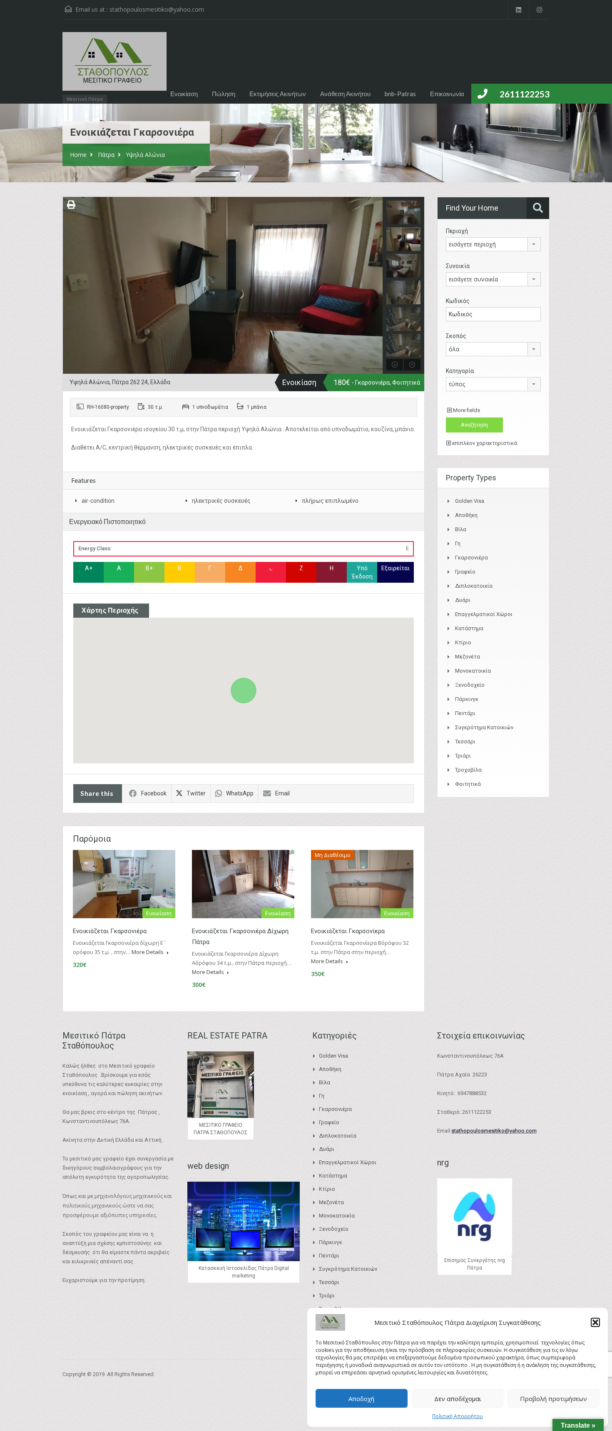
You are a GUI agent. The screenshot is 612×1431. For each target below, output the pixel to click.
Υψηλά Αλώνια (145, 155)
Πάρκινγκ (466, 699)
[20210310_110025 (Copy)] (223, 285)
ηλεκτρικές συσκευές (221, 500)
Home (78, 155)
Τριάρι (463, 756)
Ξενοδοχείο (470, 685)
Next (375, 285)
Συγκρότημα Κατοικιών (484, 727)
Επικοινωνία (447, 93)
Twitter (196, 793)
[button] (595, 1322)
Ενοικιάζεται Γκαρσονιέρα (110, 931)
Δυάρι (462, 600)
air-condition (98, 500)
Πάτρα (106, 155)
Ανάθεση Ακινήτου (345, 93)
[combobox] (493, 244)
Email (282, 793)
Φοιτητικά (468, 784)
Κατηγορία (460, 371)
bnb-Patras (400, 93)
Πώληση (223, 93)
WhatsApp (240, 793)
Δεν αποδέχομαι (457, 1398)
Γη (457, 543)
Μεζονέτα (467, 656)
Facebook (154, 793)
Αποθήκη (466, 515)
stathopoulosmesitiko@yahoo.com (156, 9)
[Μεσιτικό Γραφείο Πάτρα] (114, 65)
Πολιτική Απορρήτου (457, 1416)
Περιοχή (457, 231)
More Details (148, 952)
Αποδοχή (361, 1398)
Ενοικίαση (184, 93)
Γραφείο (465, 572)
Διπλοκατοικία (474, 586)
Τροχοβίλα (468, 770)
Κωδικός (458, 301)
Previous (70, 285)
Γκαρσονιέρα (471, 557)
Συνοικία (458, 266)
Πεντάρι (465, 713)
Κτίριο (463, 642)
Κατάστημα (469, 628)
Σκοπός (456, 336)
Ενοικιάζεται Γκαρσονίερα (348, 931)
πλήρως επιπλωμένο (330, 500)
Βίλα (460, 529)
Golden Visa (469, 501)
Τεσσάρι (465, 741)
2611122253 (525, 94)
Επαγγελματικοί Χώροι (483, 614)
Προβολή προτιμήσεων (553, 1398)
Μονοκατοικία (473, 671)
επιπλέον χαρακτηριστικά (484, 443)
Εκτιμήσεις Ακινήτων (277, 93)
